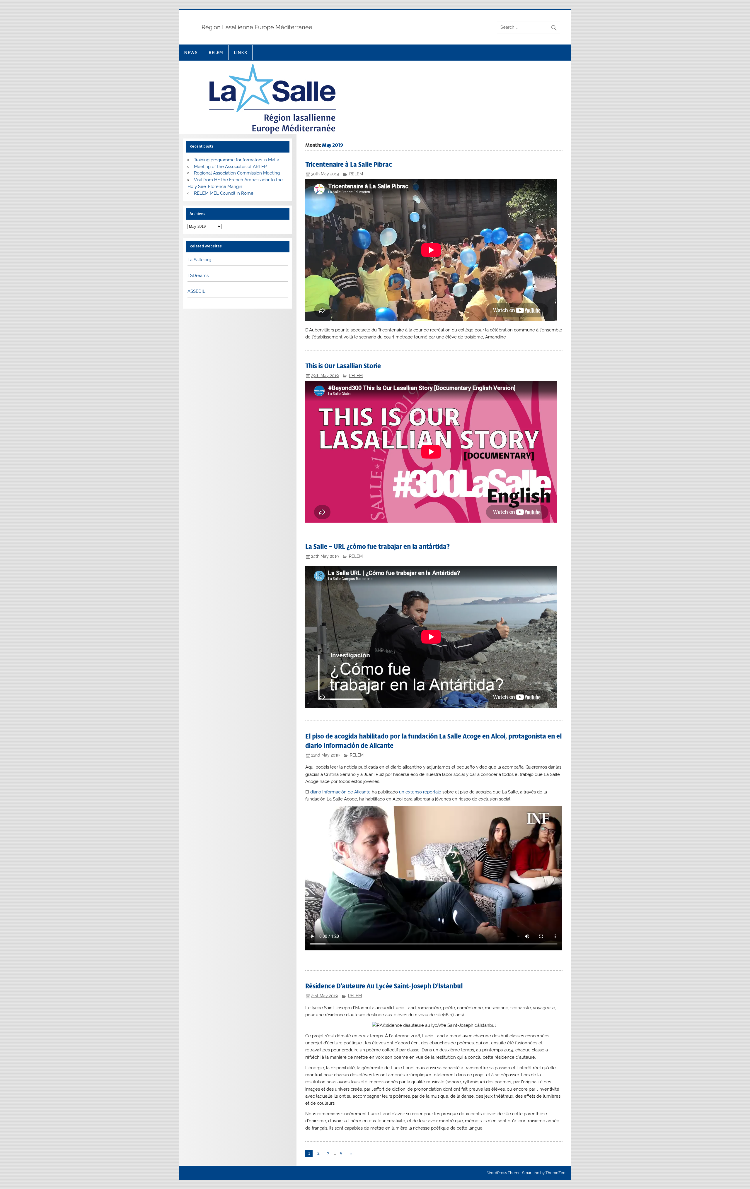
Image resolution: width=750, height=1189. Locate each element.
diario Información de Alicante (341, 792)
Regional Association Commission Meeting (237, 173)
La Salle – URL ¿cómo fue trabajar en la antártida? (377, 546)
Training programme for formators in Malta (236, 159)
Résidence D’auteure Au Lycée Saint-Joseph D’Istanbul (384, 986)
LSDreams (198, 275)
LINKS (240, 52)
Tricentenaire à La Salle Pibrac (348, 164)
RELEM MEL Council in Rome (223, 193)
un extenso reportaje (420, 792)
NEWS (190, 52)
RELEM (216, 52)
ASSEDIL (196, 291)
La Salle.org (199, 259)
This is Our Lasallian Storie (343, 365)
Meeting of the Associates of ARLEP (230, 166)
